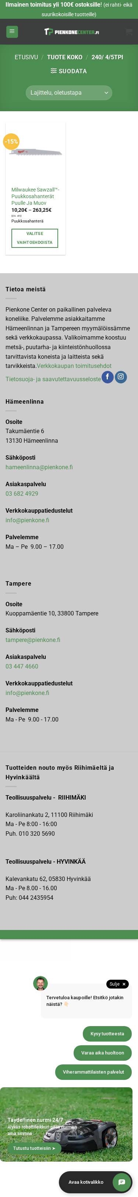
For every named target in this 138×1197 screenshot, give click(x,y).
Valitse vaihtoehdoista (35, 238)
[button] (12, 32)
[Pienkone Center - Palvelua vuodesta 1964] (72, 32)
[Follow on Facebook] (108, 377)
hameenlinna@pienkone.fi (39, 467)
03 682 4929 (22, 493)
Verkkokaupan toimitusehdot (74, 365)
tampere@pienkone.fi (33, 639)
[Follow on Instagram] (121, 377)
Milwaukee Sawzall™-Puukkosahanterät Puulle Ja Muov (35, 196)
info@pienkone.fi (27, 520)
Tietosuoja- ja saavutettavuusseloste (53, 379)
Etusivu (26, 57)
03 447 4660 (22, 666)
